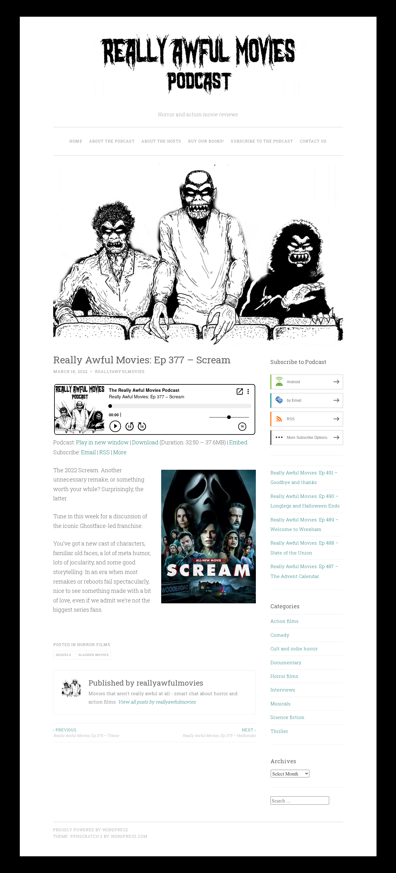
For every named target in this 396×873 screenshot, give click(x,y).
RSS (104, 452)
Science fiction (287, 717)
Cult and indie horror (294, 648)
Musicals (280, 703)
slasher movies (93, 655)
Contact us (313, 141)
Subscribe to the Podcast (262, 141)
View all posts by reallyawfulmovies (157, 702)
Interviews (282, 690)
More (120, 452)
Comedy (279, 635)
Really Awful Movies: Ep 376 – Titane (86, 732)
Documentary (285, 662)
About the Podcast (112, 141)
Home (75, 141)
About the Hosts (161, 141)
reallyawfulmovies (120, 371)
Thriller (279, 731)
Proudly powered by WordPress (90, 829)
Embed (238, 442)
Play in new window (102, 442)
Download (145, 442)
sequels (63, 655)
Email (88, 452)
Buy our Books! (206, 141)
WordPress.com (129, 836)
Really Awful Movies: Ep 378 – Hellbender (219, 732)
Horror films (93, 644)
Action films (284, 621)
